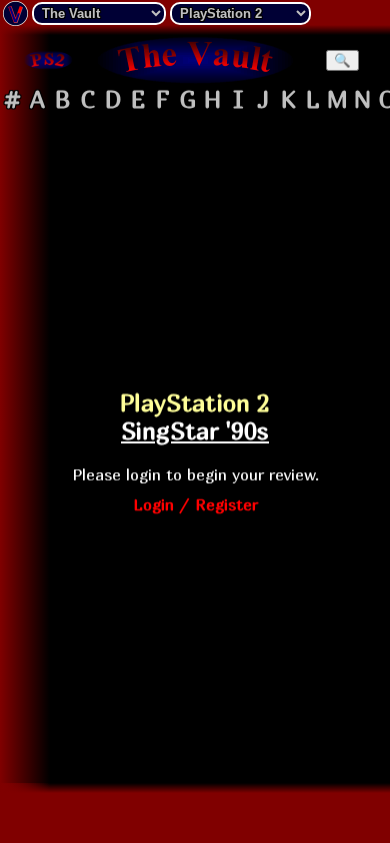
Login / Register (195, 504)
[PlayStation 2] (47, 60)
